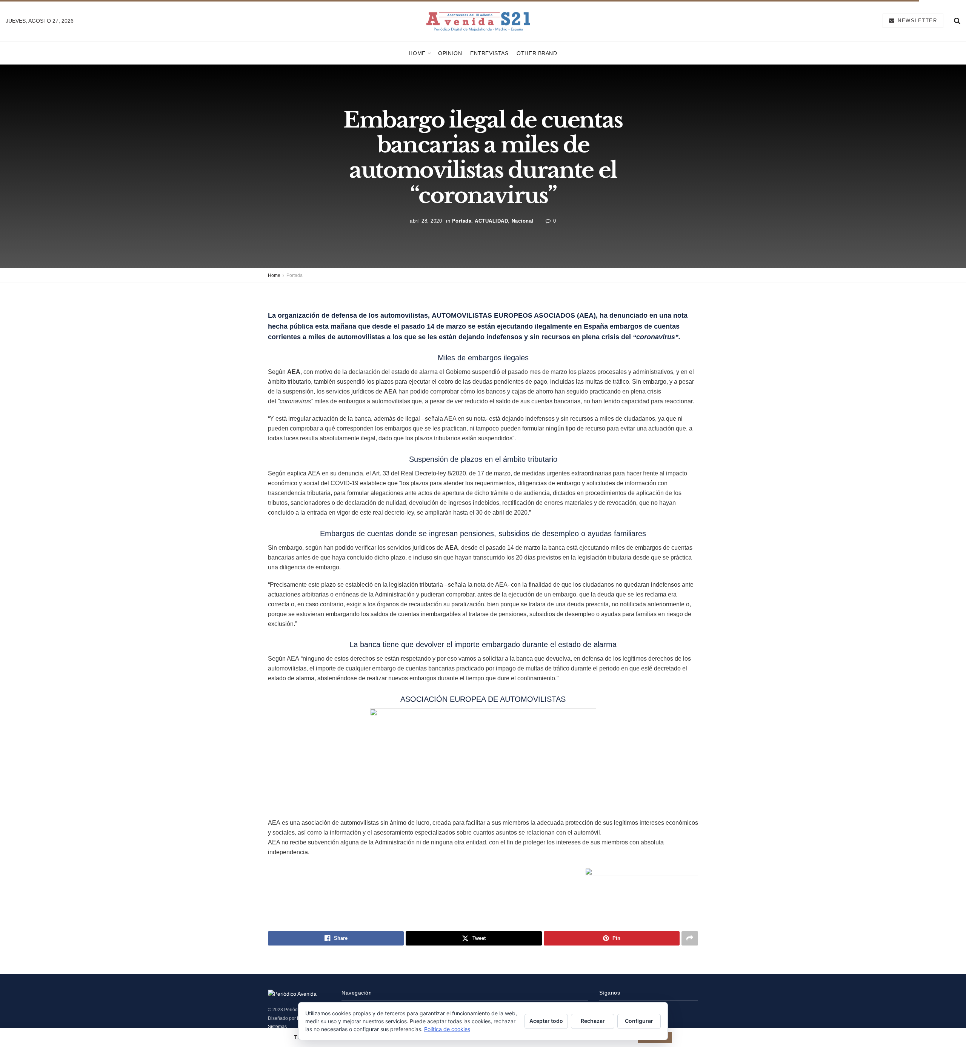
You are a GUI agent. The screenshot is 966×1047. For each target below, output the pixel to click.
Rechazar (593, 1021)
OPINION (450, 53)
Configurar (639, 1021)
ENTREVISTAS (489, 53)
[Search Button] (957, 20)
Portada (462, 221)
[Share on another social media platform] (689, 938)
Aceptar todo (546, 1021)
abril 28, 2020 (426, 221)
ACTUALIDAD (491, 221)
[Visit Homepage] (478, 21)
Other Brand (537, 53)
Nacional (523, 221)
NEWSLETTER (916, 20)
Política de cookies (447, 1029)
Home (417, 53)
